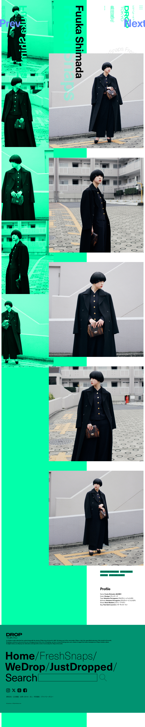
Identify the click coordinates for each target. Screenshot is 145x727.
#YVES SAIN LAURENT (116, 575)
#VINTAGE (104, 575)
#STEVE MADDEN (126, 572)
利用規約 (37, 697)
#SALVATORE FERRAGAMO (110, 572)
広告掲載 (16, 697)
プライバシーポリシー (47, 697)
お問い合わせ (24, 697)
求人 (31, 697)
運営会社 (9, 697)
